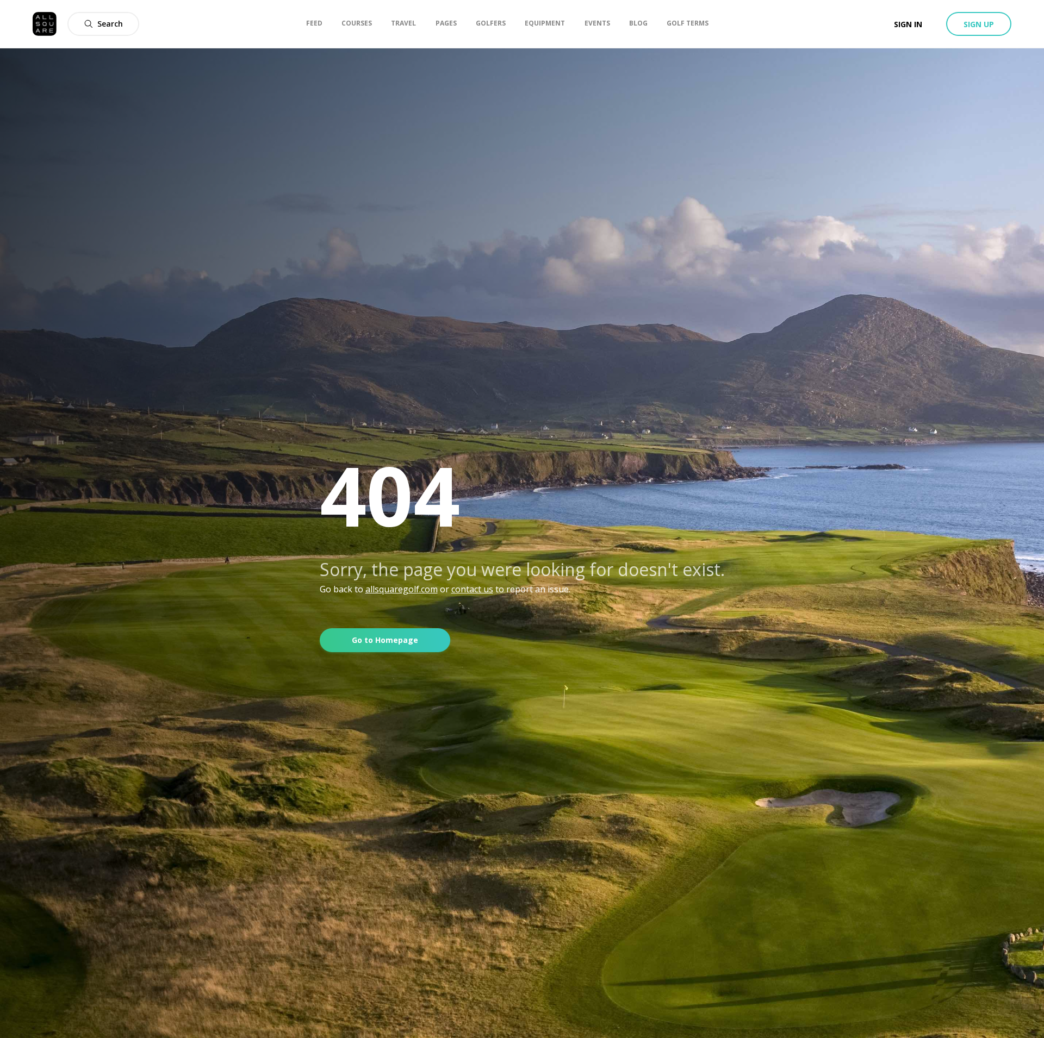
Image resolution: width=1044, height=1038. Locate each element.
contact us (472, 589)
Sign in (908, 24)
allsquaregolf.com (401, 589)
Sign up (979, 24)
